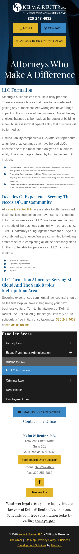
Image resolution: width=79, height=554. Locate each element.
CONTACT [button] (55, 28)
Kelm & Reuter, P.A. (30, 534)
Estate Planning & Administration (28, 352)
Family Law (14, 343)
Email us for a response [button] (41, 412)
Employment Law (18, 399)
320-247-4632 (39, 18)
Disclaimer (15, 540)
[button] (25, 28)
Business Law (15, 362)
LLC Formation (19, 370)
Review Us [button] (39, 492)
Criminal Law (15, 380)
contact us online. (17, 324)
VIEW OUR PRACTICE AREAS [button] (41, 41)
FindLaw (56, 545)
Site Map (30, 540)
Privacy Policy (47, 540)
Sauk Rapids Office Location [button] (39, 459)
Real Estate (14, 390)
